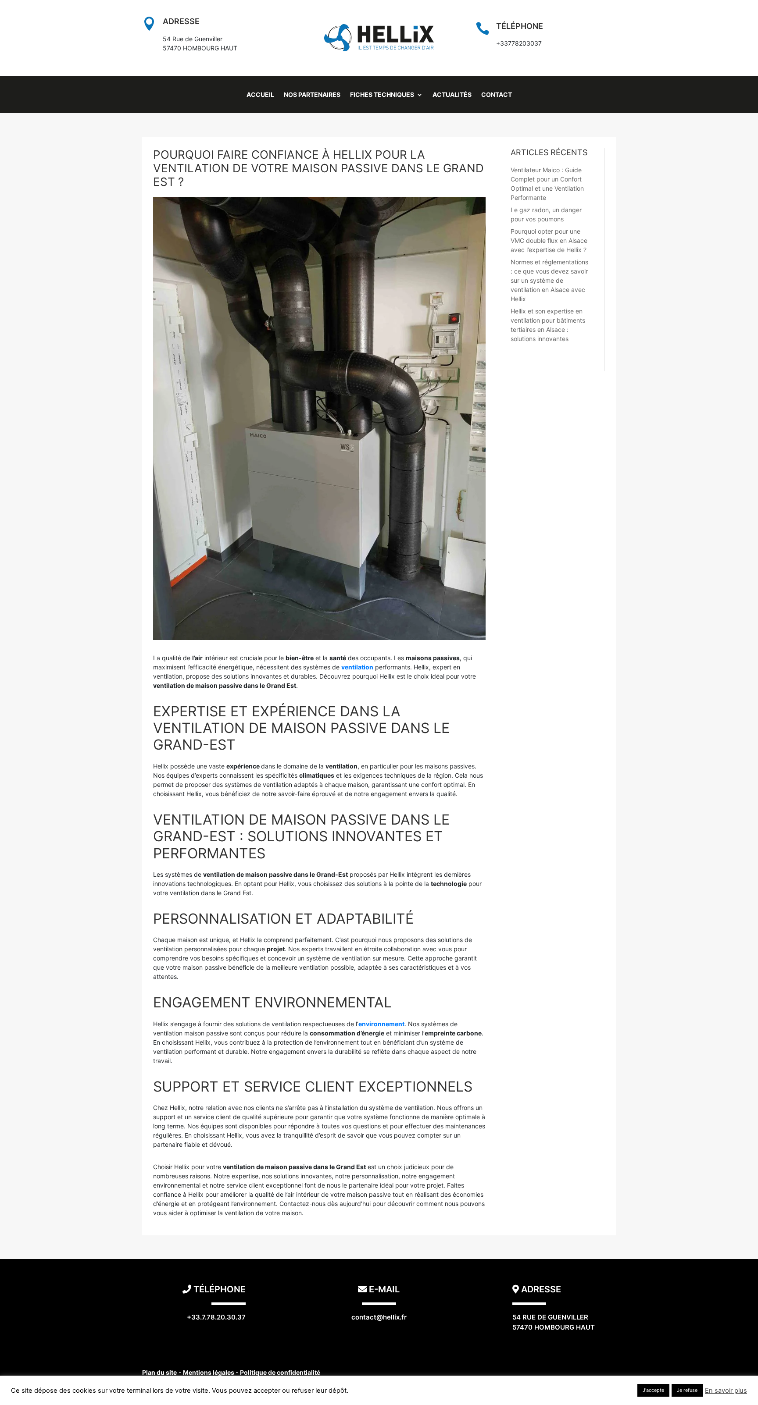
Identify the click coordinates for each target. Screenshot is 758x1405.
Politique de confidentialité (280, 1372)
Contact (496, 95)
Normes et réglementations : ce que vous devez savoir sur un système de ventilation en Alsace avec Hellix (549, 280)
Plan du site (159, 1372)
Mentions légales (209, 1372)
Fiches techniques (382, 95)
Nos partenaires (312, 95)
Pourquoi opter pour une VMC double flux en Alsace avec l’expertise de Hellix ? (549, 240)
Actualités (452, 95)
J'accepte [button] (653, 1390)
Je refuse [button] (687, 1390)
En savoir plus (726, 1390)
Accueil (260, 95)
